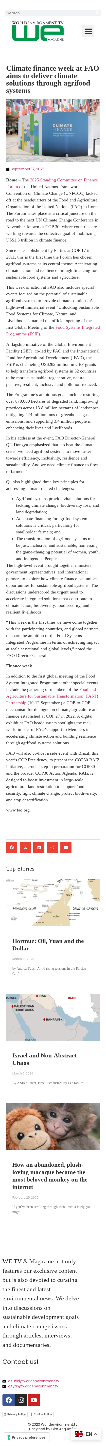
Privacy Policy (16, 1414)
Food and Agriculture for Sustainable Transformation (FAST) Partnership (52, 696)
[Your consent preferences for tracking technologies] (27, 1437)
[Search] (98, 13)
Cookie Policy (43, 1414)
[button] (88, 31)
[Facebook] (8, 1400)
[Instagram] (21, 1400)
